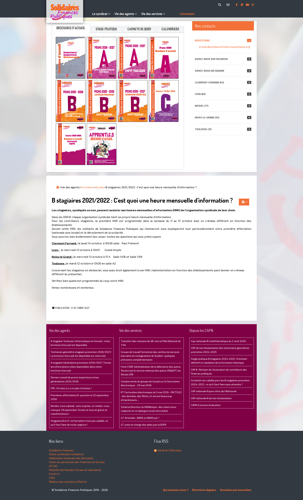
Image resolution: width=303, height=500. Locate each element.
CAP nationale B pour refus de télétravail (213, 391)
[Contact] (228, 5)
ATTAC (53, 466)
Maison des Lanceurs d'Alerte (68, 481)
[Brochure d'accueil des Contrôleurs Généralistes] (70, 100)
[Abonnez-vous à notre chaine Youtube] (248, 5)
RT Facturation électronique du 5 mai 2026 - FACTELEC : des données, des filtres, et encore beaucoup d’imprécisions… (151, 396)
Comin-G (54, 473)
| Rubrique (174, 450)
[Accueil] (68, 11)
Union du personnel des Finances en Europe (77, 462)
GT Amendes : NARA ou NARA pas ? (140, 417)
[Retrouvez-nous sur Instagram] (252, 5)
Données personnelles (235, 489)
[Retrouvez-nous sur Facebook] (237, 5)
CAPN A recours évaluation (206, 405)
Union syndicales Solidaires (66, 454)
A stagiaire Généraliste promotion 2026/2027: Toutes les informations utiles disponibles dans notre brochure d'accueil (81, 366)
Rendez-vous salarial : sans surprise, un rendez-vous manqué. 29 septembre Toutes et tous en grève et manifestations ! (80, 409)
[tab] (71, 28)
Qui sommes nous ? (175, 489)
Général (163, 450)
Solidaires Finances (61, 450)
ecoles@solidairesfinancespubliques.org (224, 46)
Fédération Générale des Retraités (71, 458)
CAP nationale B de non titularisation (211, 398)
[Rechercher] (220, 5)
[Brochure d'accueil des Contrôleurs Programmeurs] (101, 100)
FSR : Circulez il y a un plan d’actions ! (71, 388)
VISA (52, 477)
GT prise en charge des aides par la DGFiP (143, 424)
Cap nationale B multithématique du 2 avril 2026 (218, 341)
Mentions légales (204, 489)
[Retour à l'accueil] (57, 187)
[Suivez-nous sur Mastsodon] (242, 5)
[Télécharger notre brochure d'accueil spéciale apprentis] (101, 143)
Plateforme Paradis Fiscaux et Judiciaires (75, 469)
